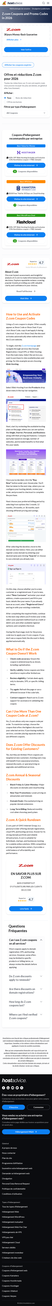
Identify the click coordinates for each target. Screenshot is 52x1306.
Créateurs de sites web (12, 1257)
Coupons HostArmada (11, 1280)
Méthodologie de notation (20, 9)
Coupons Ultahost (10, 1291)
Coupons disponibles (26, 171)
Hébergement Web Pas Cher (14, 1227)
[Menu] (48, 3)
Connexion (38, 1107)
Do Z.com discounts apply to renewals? (20, 978)
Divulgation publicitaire (41, 9)
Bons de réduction (23, 98)
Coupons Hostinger (10, 1286)
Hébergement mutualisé (12, 1222)
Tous (9, 98)
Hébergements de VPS (12, 1232)
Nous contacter (9, 1153)
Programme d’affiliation (12, 1163)
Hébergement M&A (24, 1131)
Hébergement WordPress (13, 1217)
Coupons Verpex (9, 1296)
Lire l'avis (24, 908)
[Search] (43, 3)
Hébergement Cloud (11, 1242)
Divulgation (7, 1178)
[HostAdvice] (12, 3)
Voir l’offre (26, 49)
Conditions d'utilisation (12, 1194)
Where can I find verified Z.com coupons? (23, 1016)
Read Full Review (24, 291)
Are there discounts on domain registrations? (22, 990)
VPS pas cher (7, 1237)
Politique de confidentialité (13, 1188)
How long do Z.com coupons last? (20, 1003)
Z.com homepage (29, 345)
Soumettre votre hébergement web (17, 1168)
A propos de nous (9, 1148)
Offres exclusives (14, 102)
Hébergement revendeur (12, 1252)
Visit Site (24, 298)
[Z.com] (14, 264)
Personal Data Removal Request (16, 1183)
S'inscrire (13, 1107)
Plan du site (7, 1158)
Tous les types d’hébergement (15, 1206)
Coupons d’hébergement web (14, 1270)
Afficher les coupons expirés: (18, 65)
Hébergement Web (10, 1211)
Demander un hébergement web (16, 1173)
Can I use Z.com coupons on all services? (23, 941)
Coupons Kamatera (10, 1275)
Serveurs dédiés (9, 1247)
